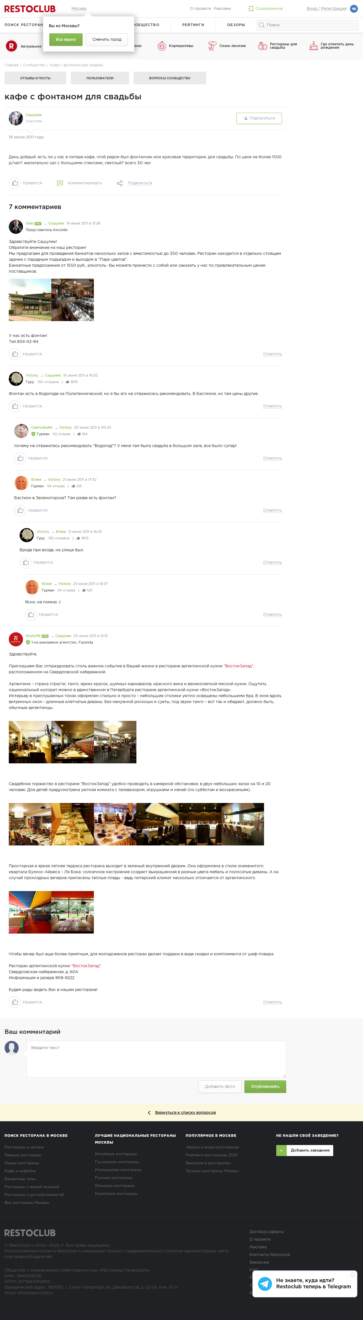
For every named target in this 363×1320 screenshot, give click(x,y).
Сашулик (34, 115)
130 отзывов (48, 382)
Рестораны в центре (24, 1147)
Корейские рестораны (116, 1193)
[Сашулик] (16, 118)
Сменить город (106, 39)
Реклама (222, 8)
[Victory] (16, 379)
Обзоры (236, 25)
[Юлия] (21, 483)
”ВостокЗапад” (238, 666)
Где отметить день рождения (337, 46)
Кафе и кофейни (20, 1171)
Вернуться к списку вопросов (185, 1112)
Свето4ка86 (42, 427)
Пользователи (99, 78)
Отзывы (35, 78)
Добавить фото (220, 1086)
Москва (78, 8)
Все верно (66, 39)
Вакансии (259, 1262)
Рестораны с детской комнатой (34, 1195)
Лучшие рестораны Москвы (212, 1171)
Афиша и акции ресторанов (212, 1147)
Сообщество (144, 25)
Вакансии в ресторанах (208, 1163)
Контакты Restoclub (270, 1255)
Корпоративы (181, 46)
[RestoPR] (16, 639)
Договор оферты (267, 1232)
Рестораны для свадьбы (283, 46)
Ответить (272, 354)
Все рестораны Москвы (27, 1202)
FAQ (254, 1270)
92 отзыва (61, 434)
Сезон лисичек (233, 46)
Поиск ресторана (25, 25)
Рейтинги (193, 25)
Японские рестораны (115, 1185)
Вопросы (170, 78)
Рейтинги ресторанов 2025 (212, 1155)
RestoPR (34, 636)
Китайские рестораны (116, 1154)
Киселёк (60, 230)
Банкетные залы (20, 1179)
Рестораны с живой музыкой (32, 1187)
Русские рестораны (113, 1178)
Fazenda (86, 642)
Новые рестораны (22, 1163)
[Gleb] (16, 227)
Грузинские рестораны (117, 1162)
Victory (32, 375)
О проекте (200, 8)
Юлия (36, 479)
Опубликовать (265, 1086)
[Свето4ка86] (21, 431)
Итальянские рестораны (118, 1170)
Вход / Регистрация (327, 8)
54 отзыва (56, 486)
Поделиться (140, 183)
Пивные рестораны (23, 1155)
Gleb (30, 223)
